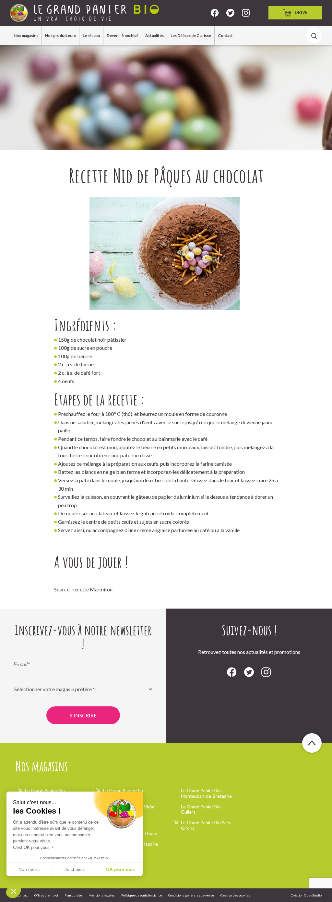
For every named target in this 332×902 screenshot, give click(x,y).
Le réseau (91, 35)
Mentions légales (102, 895)
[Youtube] (246, 13)
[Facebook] (215, 13)
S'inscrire (83, 715)
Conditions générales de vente (191, 895)
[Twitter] (230, 13)
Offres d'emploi (46, 895)
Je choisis (75, 869)
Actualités (154, 35)
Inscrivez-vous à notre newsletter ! (83, 636)
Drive (301, 12)
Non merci (29, 869)
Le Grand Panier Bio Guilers (201, 809)
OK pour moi (120, 869)
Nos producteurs (60, 35)
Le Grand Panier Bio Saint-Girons (207, 825)
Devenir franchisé (122, 35)
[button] (13, 891)
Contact (225, 35)
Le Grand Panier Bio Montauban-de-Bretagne (206, 793)
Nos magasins (26, 35)
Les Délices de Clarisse (191, 35)
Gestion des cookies (235, 895)
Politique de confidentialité (141, 895)
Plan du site (73, 895)
